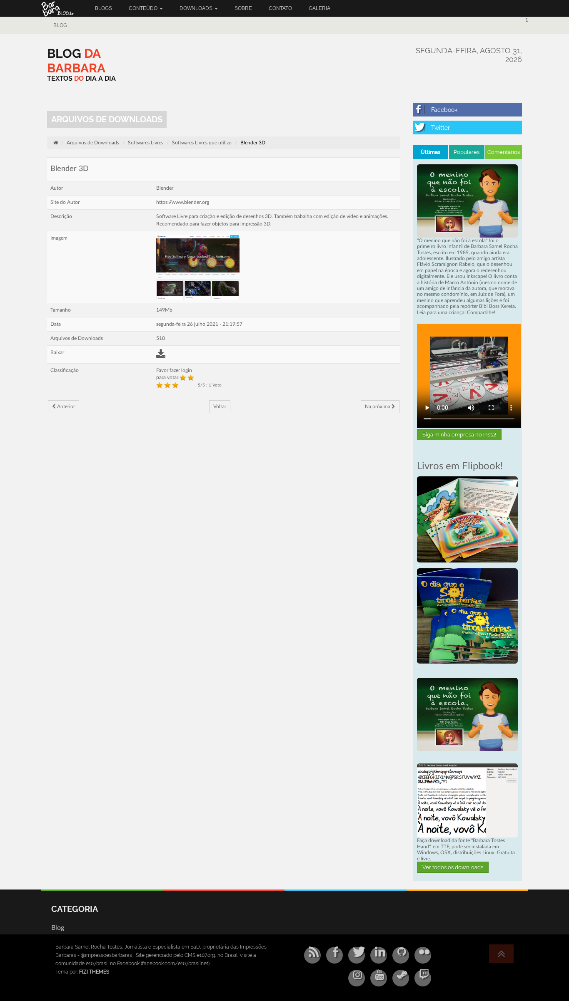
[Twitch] (422, 978)
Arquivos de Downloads (93, 142)
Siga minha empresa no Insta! (459, 434)
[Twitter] (467, 127)
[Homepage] (55, 142)
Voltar (219, 406)
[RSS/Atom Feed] (312, 955)
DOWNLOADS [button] (197, 8)
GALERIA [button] (319, 8)
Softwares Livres (145, 142)
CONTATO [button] (280, 8)
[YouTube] (378, 978)
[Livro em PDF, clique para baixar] (467, 200)
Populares (466, 152)
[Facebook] (467, 109)
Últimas (430, 152)
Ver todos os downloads (452, 867)
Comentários (503, 152)
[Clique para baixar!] (467, 800)
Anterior (65, 406)
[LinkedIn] (378, 955)
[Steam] (400, 978)
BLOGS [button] (103, 8)
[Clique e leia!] (467, 518)
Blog (60, 25)
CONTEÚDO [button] (144, 8)
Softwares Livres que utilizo (202, 142)
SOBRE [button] (243, 8)
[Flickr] (422, 955)
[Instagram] (356, 978)
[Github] (400, 955)
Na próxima (378, 406)
